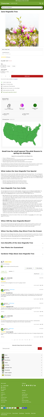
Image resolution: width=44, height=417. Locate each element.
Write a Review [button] (39, 268)
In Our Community (25, 397)
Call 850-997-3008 (13, 3)
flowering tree (10, 193)
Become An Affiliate (25, 400)
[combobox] (22, 7)
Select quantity (4, 69)
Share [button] (3, 285)
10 (29, 339)
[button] (40, 285)
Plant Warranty (21, 413)
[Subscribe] (40, 348)
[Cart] (40, 3)
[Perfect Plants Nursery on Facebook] (24, 385)
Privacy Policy (27, 413)
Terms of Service (15, 413)
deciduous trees (38, 176)
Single (3, 71)
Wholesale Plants (4, 397)
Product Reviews (25, 394)
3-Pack (7, 71)
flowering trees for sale (26, 238)
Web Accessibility (4, 400)
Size (2, 63)
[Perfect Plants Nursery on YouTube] (26, 385)
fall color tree (9, 183)
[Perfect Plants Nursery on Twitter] (28, 385)
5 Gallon (13, 66)
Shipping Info (3, 394)
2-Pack (12, 71)
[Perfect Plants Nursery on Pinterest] (30, 385)
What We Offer (24, 395)
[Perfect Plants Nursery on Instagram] (22, 385)
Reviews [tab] (3, 271)
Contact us (3, 392)
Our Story (23, 392)
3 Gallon (8, 66)
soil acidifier (31, 214)
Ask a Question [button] (29, 268)
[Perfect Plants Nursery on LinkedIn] (35, 385)
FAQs (2, 395)
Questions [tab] (11, 271)
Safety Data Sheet (4, 414)
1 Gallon (3, 66)
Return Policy (33, 413)
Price (2, 60)
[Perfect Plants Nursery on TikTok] (33, 385)
